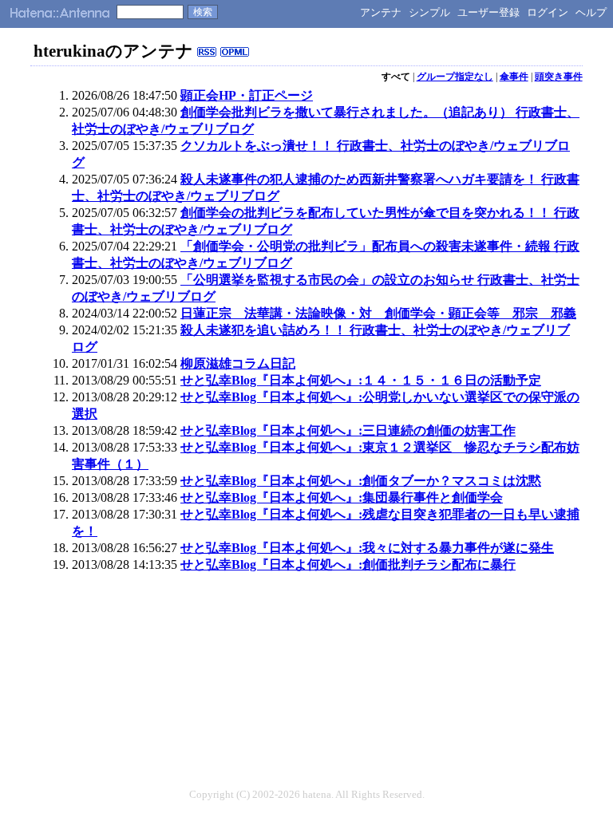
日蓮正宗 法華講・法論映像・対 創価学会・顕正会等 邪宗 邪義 (378, 313)
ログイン (547, 12)
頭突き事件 (559, 76)
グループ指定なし (455, 76)
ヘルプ (591, 12)
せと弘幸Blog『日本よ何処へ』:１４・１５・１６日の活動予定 (360, 380)
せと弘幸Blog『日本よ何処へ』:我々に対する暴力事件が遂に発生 (367, 548)
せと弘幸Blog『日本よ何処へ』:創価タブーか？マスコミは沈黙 (360, 480)
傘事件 (514, 76)
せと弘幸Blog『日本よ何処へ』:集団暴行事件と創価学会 (341, 497)
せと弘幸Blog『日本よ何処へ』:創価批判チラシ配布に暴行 (348, 564)
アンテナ (380, 12)
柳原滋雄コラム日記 (237, 363)
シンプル (429, 12)
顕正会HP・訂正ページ (246, 95)
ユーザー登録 (488, 12)
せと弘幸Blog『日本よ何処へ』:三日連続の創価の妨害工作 (348, 430)
